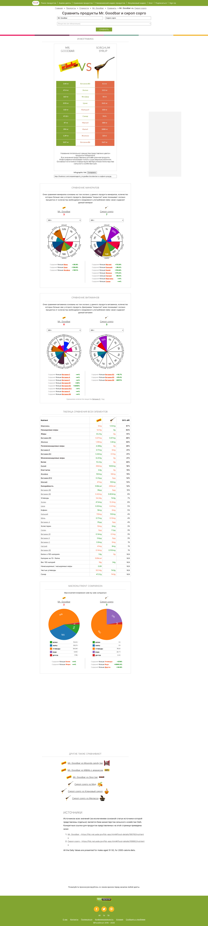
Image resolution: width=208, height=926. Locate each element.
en (100, 915)
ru (104, 915)
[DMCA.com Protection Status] (104, 900)
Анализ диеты (65, 3)
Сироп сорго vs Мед (85, 784)
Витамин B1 (46, 534)
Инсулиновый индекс (137, 3)
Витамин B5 (46, 494)
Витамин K (45, 538)
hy (109, 915)
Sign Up (172, 3)
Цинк (43, 506)
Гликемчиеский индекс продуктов (110, 3)
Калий (43, 466)
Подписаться (161, 3)
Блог (151, 3)
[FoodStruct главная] (36, 4)
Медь (43, 518)
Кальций (44, 514)
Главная (59, 8)
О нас (65, 919)
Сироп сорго (140, 8)
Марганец (45, 426)
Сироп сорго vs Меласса (85, 798)
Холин (43, 502)
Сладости (84, 8)
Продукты (71, 8)
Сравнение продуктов (83, 3)
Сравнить (111, 8)
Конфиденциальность (104, 919)
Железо (44, 442)
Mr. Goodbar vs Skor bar (85, 777)
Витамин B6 (46, 438)
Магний (44, 482)
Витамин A (45, 522)
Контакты (74, 919)
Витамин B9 (46, 490)
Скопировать (92, 172)
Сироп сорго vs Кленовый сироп (85, 791)
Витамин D (96, 399)
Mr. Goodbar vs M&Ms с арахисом (85, 770)
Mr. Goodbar (98, 8)
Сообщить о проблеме (135, 919)
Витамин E (45, 450)
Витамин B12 (46, 478)
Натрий (44, 546)
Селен (43, 530)
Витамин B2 (46, 550)
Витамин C (45, 542)
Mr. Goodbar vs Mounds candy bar (85, 763)
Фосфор (44, 474)
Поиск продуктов (48, 3)
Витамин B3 (46, 454)
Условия (119, 919)
